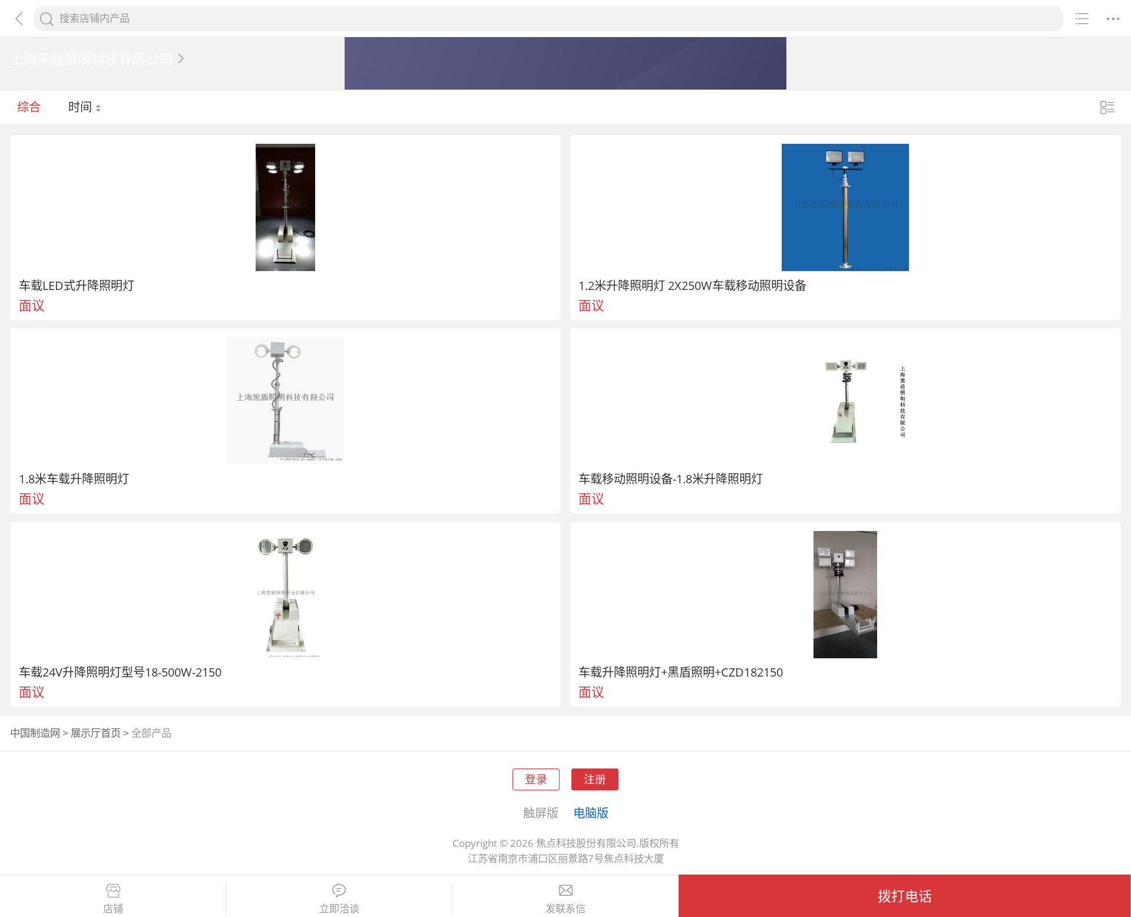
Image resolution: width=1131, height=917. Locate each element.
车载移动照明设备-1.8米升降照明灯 (670, 478)
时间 (81, 106)
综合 (29, 106)
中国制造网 (35, 733)
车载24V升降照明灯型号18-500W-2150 (120, 672)
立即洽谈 (339, 909)
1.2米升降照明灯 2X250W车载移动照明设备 (692, 285)
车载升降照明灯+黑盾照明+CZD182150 (680, 672)
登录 (536, 778)
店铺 (113, 909)
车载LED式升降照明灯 (76, 285)
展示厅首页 (96, 733)
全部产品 (151, 733)
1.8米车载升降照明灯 (74, 478)
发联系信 (565, 909)
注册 (595, 778)
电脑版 (591, 812)
